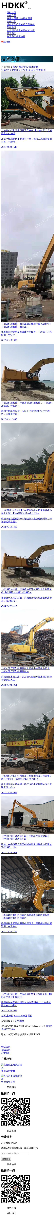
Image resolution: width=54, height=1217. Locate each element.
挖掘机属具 (26, 18)
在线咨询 (5, 1049)
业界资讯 (20, 30)
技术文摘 (30, 30)
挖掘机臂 (11, 18)
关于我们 (11, 33)
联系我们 (11, 36)
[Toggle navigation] (29, 8)
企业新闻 (11, 30)
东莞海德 (19, 1021)
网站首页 (11, 12)
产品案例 (30, 24)
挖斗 (18, 18)
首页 (15, 67)
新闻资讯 (11, 27)
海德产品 (11, 15)
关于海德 (20, 36)
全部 (5, 70)
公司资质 (20, 24)
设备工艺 (11, 24)
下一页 (23, 1015)
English (6, 41)
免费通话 (6, 1159)
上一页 (9, 1015)
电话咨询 (5, 1046)
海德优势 (11, 21)
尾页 (30, 1015)
